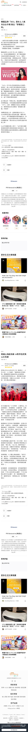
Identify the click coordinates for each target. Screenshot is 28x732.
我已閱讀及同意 (14, 730)
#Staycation (12, 708)
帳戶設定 (10, 697)
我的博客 (13, 699)
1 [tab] (11, 10)
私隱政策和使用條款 (15, 726)
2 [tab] (13, 10)
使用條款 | (16, 718)
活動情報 (8, 153)
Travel (11, 714)
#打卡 (13, 706)
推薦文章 (11, 687)
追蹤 (24, 36)
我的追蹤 (22, 697)
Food (23, 714)
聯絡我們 (16, 720)
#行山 (9, 706)
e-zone (16, 716)
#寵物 (5, 706)
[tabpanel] (14, 9)
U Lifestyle (6, 714)
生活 (2, 19)
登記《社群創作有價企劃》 (17, 147)
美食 (16, 151)
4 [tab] (17, 10)
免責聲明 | (11, 718)
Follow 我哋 (5, 157)
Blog (12, 716)
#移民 (18, 708)
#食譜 (18, 706)
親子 (19, 151)
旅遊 (13, 151)
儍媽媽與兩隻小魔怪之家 (6, 225)
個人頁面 (4, 697)
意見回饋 (23, 687)
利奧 (16, 225)
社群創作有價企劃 (6, 5)
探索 (2, 687)
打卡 (9, 151)
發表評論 (5, 242)
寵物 (23, 151)
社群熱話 (16, 5)
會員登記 (24, 2)
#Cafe (22, 706)
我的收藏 (16, 697)
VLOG (6, 687)
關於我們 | (6, 718)
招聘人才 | (11, 720)
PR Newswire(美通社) (11, 34)
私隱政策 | (22, 718)
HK (15, 714)
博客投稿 (13, 690)
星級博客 (17, 687)
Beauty (19, 714)
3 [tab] (15, 10)
